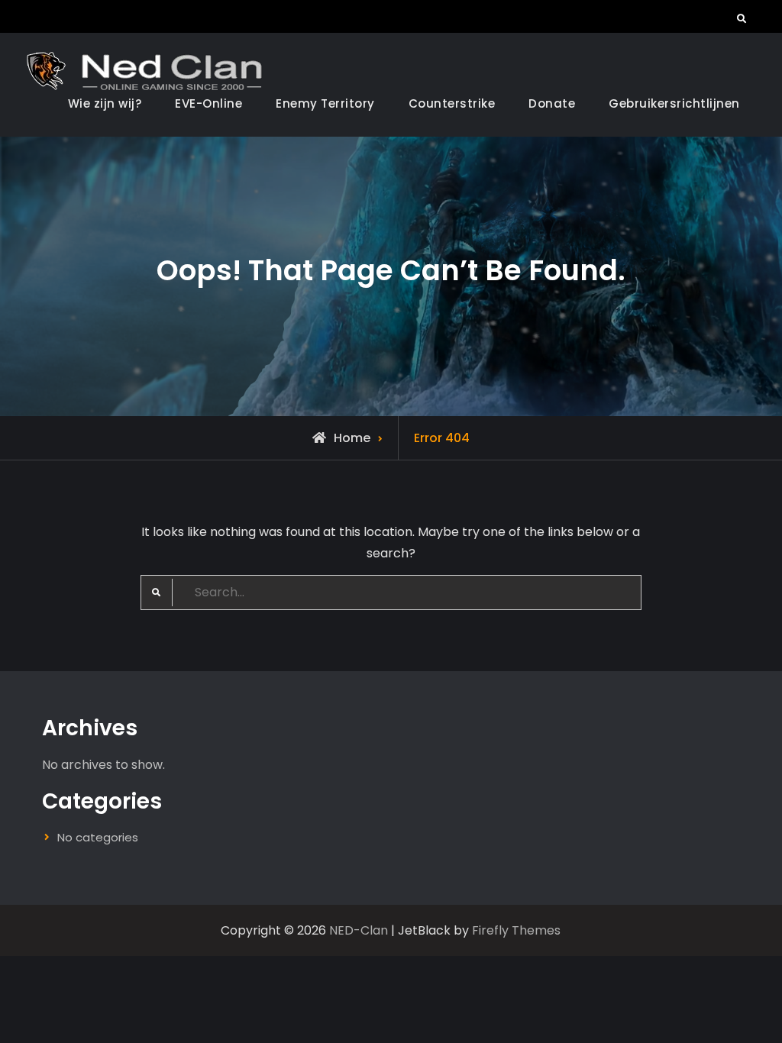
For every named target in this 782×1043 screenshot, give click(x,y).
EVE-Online (208, 103)
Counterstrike (452, 103)
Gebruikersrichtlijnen (674, 103)
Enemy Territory (325, 103)
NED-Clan (358, 930)
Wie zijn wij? (105, 103)
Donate (551, 103)
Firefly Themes (516, 930)
